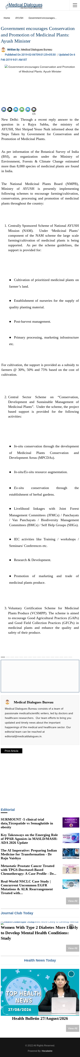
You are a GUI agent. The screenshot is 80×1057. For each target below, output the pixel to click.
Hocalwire (47, 1051)
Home (7, 18)
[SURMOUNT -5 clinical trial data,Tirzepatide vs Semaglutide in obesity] (71, 822)
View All (72, 900)
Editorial (8, 810)
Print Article (11, 750)
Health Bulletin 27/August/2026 (40, 1018)
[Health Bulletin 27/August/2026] (40, 992)
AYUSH (19, 18)
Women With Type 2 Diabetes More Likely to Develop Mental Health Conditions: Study (39, 933)
